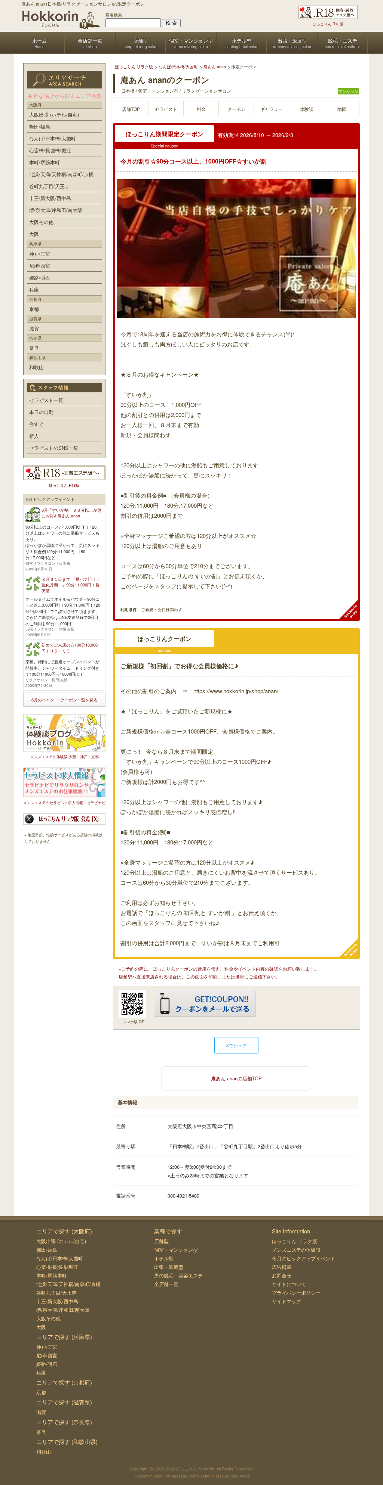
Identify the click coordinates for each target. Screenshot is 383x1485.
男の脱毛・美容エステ (178, 1275)
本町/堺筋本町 (44, 162)
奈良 (34, 347)
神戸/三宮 (39, 253)
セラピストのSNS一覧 (53, 447)
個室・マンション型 (176, 1249)
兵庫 (34, 289)
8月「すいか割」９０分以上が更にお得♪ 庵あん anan (71, 513)
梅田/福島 (39, 126)
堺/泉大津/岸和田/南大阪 (55, 210)
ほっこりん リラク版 (294, 1241)
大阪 (34, 233)
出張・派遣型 (168, 1266)
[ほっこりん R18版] (328, 12)
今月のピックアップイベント (303, 1258)
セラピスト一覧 (46, 400)
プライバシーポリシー (296, 1292)
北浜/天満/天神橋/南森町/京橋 (61, 174)
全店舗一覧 (166, 1284)
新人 (34, 435)
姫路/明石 (39, 277)
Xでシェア (236, 1045)
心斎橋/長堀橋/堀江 (50, 150)
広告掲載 (281, 1266)
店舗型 (161, 1241)
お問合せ (281, 1275)
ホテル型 (164, 1258)
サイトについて (289, 1284)
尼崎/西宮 (39, 265)
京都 (34, 308)
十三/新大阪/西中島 (50, 198)
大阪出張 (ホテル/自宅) (54, 114)
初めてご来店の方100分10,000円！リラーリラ (70, 647)
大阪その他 (41, 221)
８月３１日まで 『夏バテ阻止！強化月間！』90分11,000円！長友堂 (71, 585)
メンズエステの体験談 (296, 1249)
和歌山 (36, 367)
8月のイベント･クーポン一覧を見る (64, 700)
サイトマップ (286, 1301)
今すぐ (36, 423)
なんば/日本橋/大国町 (52, 138)
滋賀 (34, 328)
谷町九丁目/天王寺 (49, 186)
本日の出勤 (41, 411)
